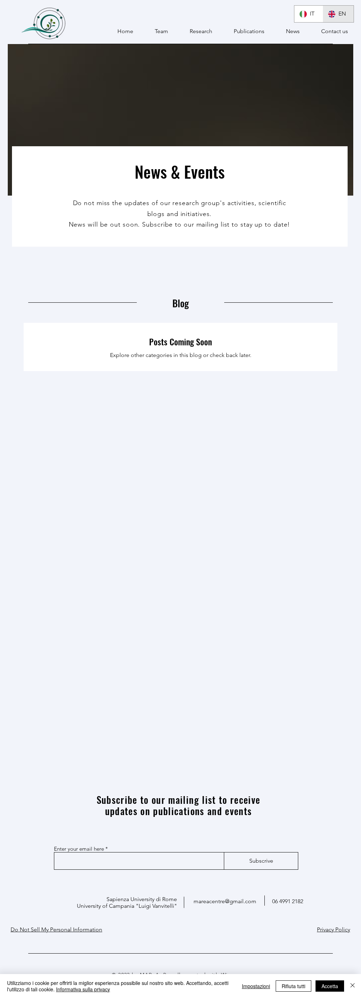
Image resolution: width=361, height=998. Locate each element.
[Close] (352, 986)
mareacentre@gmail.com (225, 901)
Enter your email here (79, 848)
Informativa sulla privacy (83, 989)
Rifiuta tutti (293, 986)
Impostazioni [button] (256, 986)
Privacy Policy (333, 929)
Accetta (330, 986)
